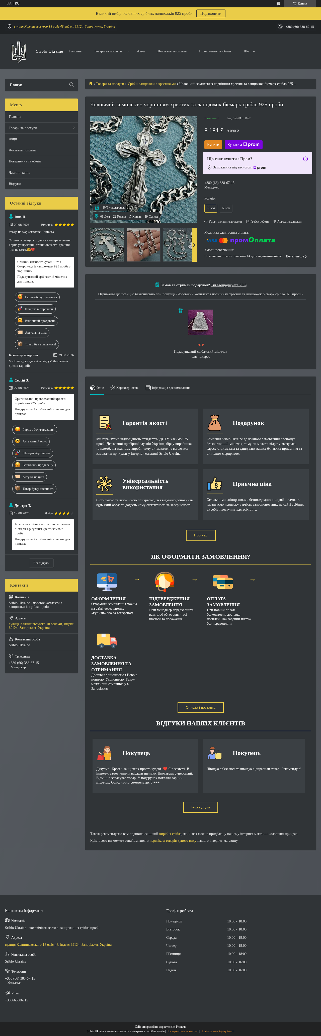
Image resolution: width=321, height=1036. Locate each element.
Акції (141, 51)
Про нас (200, 535)
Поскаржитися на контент (183, 1031)
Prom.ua (181, 1026)
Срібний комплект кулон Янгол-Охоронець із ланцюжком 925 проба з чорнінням (43, 266)
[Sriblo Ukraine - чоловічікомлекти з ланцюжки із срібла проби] (18, 51)
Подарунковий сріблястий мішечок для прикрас (42, 279)
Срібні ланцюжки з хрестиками (152, 84)
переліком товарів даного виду (173, 840)
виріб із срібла (170, 834)
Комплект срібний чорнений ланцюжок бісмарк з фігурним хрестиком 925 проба (42, 528)
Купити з (235, 145)
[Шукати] (72, 85)
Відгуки (15, 184)
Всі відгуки (41, 563)
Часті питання (19, 172)
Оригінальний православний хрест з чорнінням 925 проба (40, 401)
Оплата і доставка (200, 707)
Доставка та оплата (172, 51)
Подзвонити (210, 13)
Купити (213, 145)
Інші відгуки (200, 807)
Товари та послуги (108, 51)
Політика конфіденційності (217, 1031)
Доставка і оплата (22, 150)
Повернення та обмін (215, 51)
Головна (75, 51)
